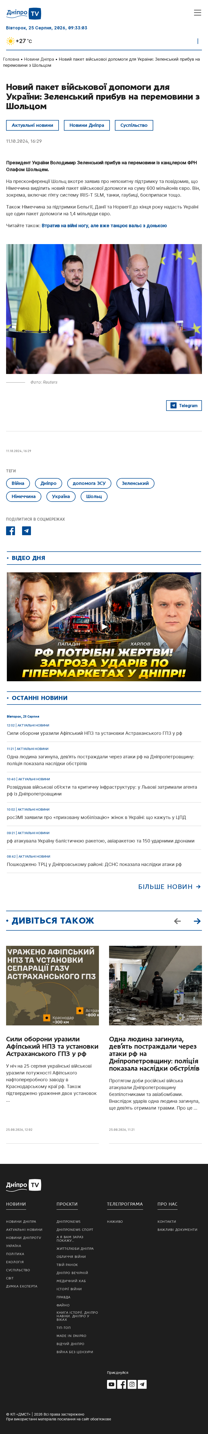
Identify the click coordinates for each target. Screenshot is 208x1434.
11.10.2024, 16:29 (24, 141)
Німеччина (24, 496)
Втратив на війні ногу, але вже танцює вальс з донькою (104, 225)
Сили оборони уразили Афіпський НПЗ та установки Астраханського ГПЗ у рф (52, 1046)
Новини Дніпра (39, 59)
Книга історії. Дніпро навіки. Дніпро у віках (77, 1316)
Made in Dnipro (71, 1336)
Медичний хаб (71, 1281)
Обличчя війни (71, 1257)
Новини (16, 1204)
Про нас (168, 1204)
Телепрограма (125, 1204)
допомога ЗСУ (89, 483)
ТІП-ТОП (64, 1328)
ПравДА (64, 1297)
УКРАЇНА (13, 1246)
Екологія (15, 1262)
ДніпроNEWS (69, 1222)
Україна (61, 496)
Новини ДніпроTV (23, 1238)
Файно (63, 1305)
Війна (18, 483)
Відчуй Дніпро (70, 1344)
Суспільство (134, 125)
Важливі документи (178, 1230)
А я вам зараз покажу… (70, 1238)
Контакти (167, 1222)
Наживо (115, 1222)
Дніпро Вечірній (72, 1273)
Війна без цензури (75, 1352)
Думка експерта (22, 1286)
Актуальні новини (32, 125)
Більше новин (165, 886)
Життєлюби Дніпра (75, 1249)
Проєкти (67, 1204)
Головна (11, 59)
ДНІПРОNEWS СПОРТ (75, 1230)
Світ (10, 1278)
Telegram (188, 405)
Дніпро (49, 483)
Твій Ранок (67, 1265)
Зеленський (135, 483)
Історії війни (69, 1289)
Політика (15, 1254)
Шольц (94, 496)
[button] (197, 920)
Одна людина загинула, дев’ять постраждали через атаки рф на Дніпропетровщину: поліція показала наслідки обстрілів (154, 1054)
